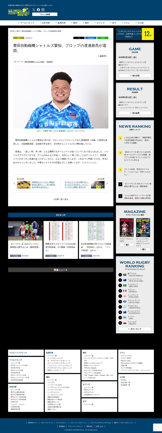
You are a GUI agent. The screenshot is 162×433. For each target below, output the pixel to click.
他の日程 (135, 76)
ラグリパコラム (126, 356)
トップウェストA (53, 392)
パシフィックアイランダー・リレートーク (135, 370)
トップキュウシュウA (55, 395)
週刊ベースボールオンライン (124, 423)
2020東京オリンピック (91, 395)
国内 (75, 23)
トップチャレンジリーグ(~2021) (58, 387)
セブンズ (100, 23)
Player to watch (125, 361)
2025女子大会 (15, 368)
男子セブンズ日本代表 (18, 397)
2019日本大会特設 (17, 380)
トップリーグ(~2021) (55, 385)
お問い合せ (99, 426)
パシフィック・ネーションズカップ (60, 365)
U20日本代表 (15, 407)
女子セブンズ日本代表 (18, 399)
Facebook (91, 38)
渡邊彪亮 (50, 62)
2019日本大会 (15, 373)
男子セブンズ (88, 390)
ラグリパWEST (126, 358)
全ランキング (136, 329)
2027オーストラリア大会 (19, 365)
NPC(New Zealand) (90, 368)
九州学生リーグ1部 (54, 404)
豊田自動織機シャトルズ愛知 (34, 62)
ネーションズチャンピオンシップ (59, 363)
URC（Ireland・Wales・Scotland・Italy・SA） (99, 375)
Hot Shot (123, 380)
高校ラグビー (52, 409)
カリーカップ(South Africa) (93, 370)
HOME (12, 31)
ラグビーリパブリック (19, 11)
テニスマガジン (61, 423)
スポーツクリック (47, 423)
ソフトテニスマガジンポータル (100, 423)
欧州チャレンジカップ (91, 365)
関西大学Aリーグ (53, 402)
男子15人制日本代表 (18, 392)
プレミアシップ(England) (92, 373)
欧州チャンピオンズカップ (93, 363)
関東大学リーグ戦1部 (55, 399)
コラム (127, 23)
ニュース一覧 (15, 363)
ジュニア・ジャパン (18, 404)
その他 (140, 23)
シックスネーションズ (55, 358)
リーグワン (51, 382)
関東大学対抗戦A (53, 397)
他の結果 (135, 113)
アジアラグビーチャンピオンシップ (60, 368)
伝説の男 (124, 365)
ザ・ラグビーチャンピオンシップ (59, 361)
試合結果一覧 (125, 385)
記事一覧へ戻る (61, 199)
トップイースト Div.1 (55, 390)
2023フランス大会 (17, 370)
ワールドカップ (27, 23)
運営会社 (89, 426)
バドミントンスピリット (78, 423)
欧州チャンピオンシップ (56, 370)
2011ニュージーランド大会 (20, 377)
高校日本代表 (15, 409)
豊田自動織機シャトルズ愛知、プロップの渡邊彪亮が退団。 (42, 31)
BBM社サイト (33, 423)
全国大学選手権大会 (54, 407)
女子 (114, 23)
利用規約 (62, 426)
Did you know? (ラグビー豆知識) (131, 363)
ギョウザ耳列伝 (126, 368)
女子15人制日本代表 (18, 395)
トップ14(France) (89, 378)
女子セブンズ (88, 392)
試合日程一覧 (125, 382)
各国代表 (61, 23)
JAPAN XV (14, 402)
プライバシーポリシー (75, 426)
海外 (87, 23)
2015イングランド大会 (18, 375)
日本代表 (46, 23)
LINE (103, 38)
